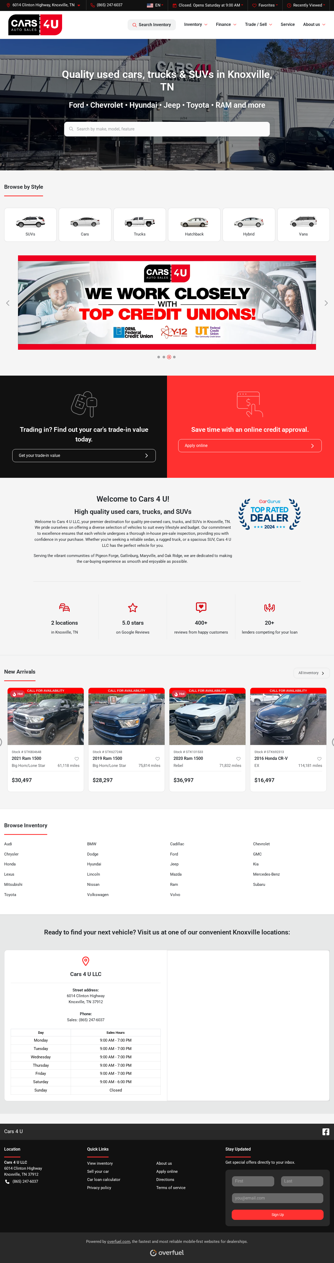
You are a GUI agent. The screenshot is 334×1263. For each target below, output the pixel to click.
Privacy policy (99, 1187)
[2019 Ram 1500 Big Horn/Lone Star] (126, 716)
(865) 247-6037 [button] (109, 5)
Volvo (175, 894)
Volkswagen (98, 894)
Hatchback (194, 234)
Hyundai (94, 864)
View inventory (100, 1163)
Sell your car (98, 1171)
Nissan (93, 884)
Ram (174, 884)
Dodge (92, 854)
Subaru (259, 884)
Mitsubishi (13, 884)
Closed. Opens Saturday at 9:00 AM (209, 5)
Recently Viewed (307, 5)
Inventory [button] (193, 24)
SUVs (30, 234)
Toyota (10, 894)
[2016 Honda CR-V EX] (288, 716)
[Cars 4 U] (35, 24)
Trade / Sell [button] (256, 24)
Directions (165, 1179)
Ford (174, 854)
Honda (10, 864)
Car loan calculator (103, 1179)
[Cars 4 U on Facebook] (324, 1132)
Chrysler (11, 854)
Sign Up (278, 1215)
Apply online (196, 445)
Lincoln (93, 874)
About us (164, 1163)
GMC (257, 854)
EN (157, 5)
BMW (91, 844)
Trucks (140, 234)
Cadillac (177, 844)
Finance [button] (223, 24)
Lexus (9, 874)
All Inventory (309, 673)
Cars (85, 234)
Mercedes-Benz (266, 874)
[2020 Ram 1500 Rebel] (207, 716)
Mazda (176, 874)
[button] (45, 5)
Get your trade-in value (39, 455)
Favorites (267, 5)
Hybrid (248, 234)
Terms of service (171, 1187)
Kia (256, 864)
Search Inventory (155, 24)
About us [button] (311, 24)
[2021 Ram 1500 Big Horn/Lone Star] (46, 716)
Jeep (174, 864)
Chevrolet (261, 844)
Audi (8, 844)
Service (288, 24)
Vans (303, 234)
